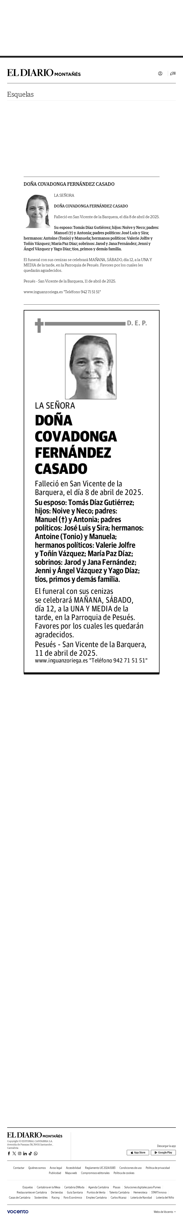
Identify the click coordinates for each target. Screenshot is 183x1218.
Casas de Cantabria (19, 1197)
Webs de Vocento (163, 1212)
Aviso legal (56, 1168)
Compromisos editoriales (95, 1173)
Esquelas (20, 94)
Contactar (18, 1168)
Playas (116, 1187)
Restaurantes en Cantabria (32, 1192)
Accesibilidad (73, 1168)
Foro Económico (73, 1197)
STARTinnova (158, 1192)
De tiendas (57, 1192)
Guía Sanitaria (75, 1192)
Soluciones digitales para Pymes (142, 1187)
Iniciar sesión (160, 73)
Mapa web (71, 1173)
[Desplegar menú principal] (173, 73)
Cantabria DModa (74, 1187)
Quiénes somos (37, 1168)
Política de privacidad (158, 1168)
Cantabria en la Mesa (48, 1187)
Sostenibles (41, 1197)
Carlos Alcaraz (119, 1197)
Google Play (165, 1152)
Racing (56, 1197)
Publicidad (55, 1173)
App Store (139, 1152)
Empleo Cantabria (96, 1197)
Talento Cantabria (119, 1192)
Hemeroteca (140, 1192)
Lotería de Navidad (141, 1197)
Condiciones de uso (130, 1168)
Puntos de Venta (96, 1192)
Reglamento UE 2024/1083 (100, 1168)
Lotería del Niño (165, 1197)
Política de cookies (124, 1173)
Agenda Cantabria (98, 1187)
